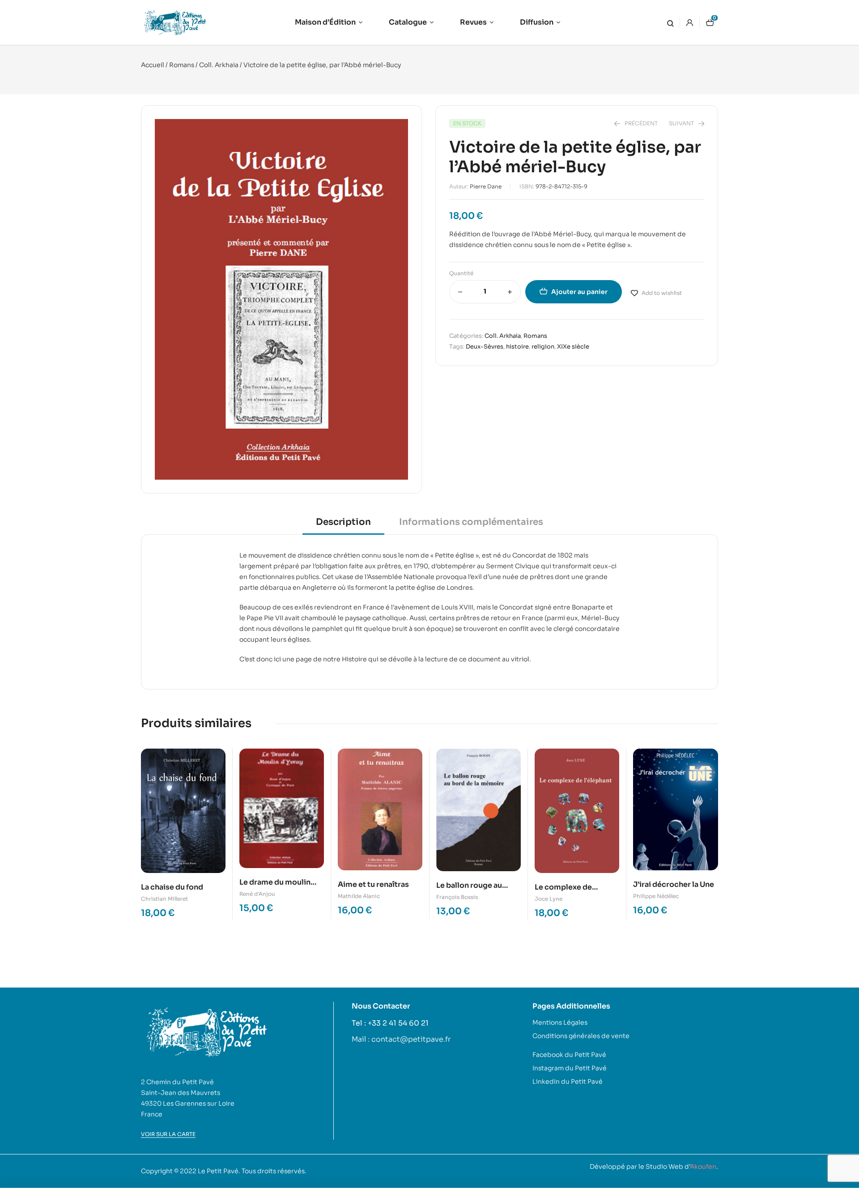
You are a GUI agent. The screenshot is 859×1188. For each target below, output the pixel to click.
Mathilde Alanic (359, 896)
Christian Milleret (164, 898)
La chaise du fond (172, 887)
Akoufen (703, 1166)
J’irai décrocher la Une (673, 884)
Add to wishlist (662, 293)
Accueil (152, 65)
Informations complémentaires (471, 522)
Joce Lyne (548, 898)
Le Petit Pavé (218, 1171)
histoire (517, 346)
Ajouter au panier (579, 292)
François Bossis (457, 897)
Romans (181, 65)
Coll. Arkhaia (218, 65)
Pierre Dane (486, 186)
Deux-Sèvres (484, 346)
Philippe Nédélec (656, 896)
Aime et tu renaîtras (373, 884)
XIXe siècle (573, 346)
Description (343, 522)
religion (543, 346)
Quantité (461, 273)
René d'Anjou (257, 893)
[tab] (343, 525)
